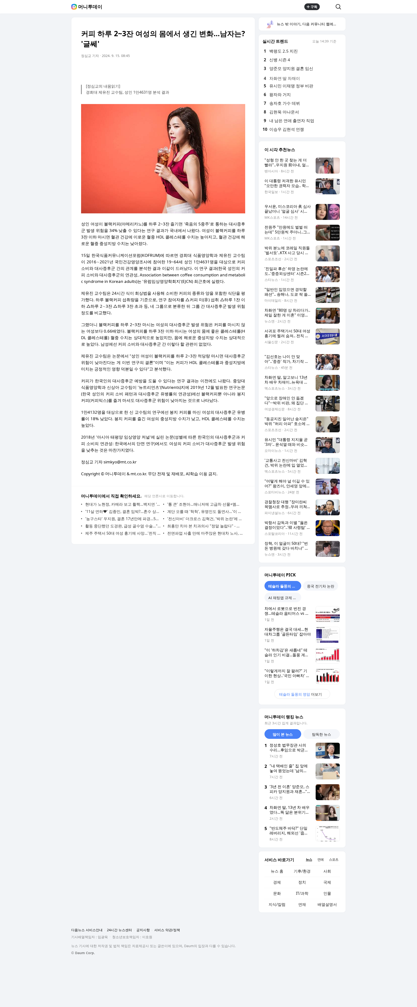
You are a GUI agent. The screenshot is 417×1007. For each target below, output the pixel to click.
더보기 (300, 694)
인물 (327, 893)
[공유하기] (327, 6)
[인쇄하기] (240, 69)
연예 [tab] (320, 859)
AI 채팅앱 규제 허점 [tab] (284, 597)
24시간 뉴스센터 (119, 930)
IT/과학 (302, 893)
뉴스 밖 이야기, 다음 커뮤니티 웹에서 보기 (311, 23)
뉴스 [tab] (309, 859)
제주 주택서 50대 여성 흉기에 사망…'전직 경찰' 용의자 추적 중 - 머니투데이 (123, 533)
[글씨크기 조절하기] (231, 69)
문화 (277, 893)
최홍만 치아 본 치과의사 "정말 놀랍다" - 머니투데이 (205, 526)
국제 (327, 882)
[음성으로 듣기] (211, 69)
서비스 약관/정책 (167, 930)
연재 (302, 904)
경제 (277, 882)
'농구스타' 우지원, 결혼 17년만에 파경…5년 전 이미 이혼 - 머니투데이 (123, 518)
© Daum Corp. (83, 953)
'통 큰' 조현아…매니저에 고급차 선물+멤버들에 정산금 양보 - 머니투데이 (205, 504)
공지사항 (143, 930)
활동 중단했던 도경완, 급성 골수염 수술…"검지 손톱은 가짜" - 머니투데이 (123, 526)
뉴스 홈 (277, 871)
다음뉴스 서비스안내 (87, 930)
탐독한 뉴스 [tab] (321, 734)
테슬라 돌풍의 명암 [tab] (283, 586)
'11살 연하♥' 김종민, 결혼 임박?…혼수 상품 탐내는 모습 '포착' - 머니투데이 (123, 511)
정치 (302, 882)
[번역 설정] (221, 69)
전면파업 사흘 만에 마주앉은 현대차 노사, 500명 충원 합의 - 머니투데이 (205, 533)
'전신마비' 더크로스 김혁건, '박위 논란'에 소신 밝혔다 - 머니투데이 (205, 518)
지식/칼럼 (277, 904)
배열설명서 (327, 904)
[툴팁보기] (340, 42)
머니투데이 (90, 6)
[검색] (340, 6)
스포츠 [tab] (333, 859)
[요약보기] (202, 69)
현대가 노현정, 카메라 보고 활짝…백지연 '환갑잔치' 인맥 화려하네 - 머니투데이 (123, 504)
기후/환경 (302, 871)
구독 (314, 6)
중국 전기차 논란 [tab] (320, 586)
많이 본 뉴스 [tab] (283, 734)
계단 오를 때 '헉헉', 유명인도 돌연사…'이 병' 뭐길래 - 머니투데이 (205, 511)
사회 (327, 871)
